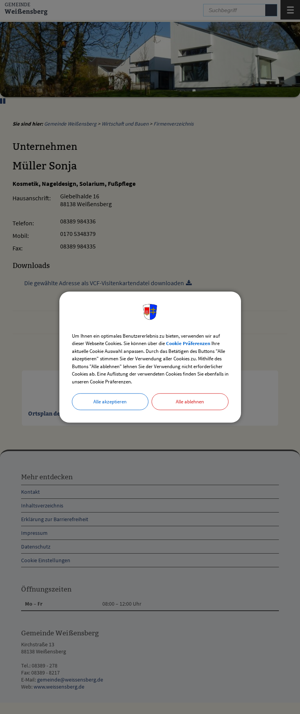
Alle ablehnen (190, 401)
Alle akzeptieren (110, 401)
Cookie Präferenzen (188, 343)
